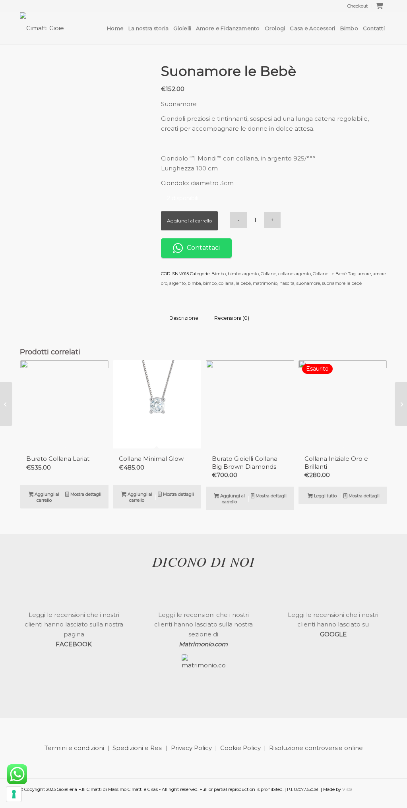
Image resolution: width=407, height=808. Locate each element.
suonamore (308, 283)
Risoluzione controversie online (316, 748)
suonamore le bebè (342, 283)
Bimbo (218, 273)
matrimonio (265, 283)
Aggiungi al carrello (189, 221)
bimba (194, 283)
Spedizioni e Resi (137, 748)
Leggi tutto (325, 496)
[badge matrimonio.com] (203, 676)
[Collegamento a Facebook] (369, 798)
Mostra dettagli (85, 494)
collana (226, 283)
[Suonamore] (401, 404)
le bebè (243, 283)
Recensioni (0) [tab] (231, 318)
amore (364, 273)
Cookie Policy (240, 748)
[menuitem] (357, 6)
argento (177, 283)
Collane (268, 273)
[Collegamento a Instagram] (381, 798)
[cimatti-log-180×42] (42, 28)
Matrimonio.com (203, 644)
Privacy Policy (191, 748)
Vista (347, 789)
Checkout (357, 6)
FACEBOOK (74, 644)
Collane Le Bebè (330, 273)
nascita (287, 283)
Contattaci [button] (203, 247)
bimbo (210, 283)
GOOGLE (333, 634)
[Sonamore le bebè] (6, 404)
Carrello (381, 8)
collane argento (294, 273)
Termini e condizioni (74, 748)
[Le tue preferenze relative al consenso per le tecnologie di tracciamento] (13, 794)
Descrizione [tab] (183, 318)
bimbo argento (243, 273)
